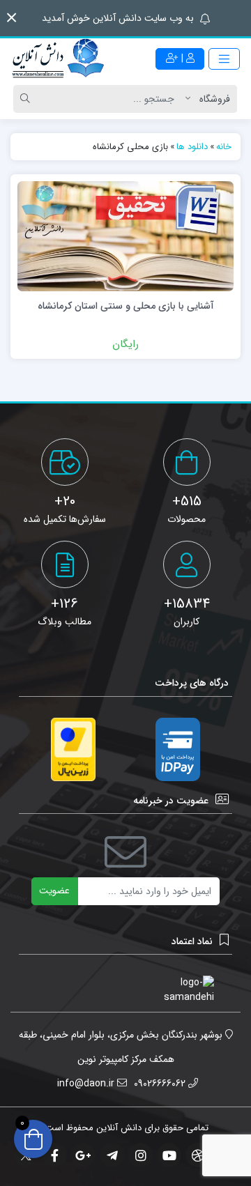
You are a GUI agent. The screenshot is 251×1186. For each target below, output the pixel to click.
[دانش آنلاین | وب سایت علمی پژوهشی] (57, 59)
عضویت (54, 890)
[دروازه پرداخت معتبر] (73, 749)
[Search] (27, 99)
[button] (11, 17)
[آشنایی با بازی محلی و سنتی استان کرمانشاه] (125, 235)
